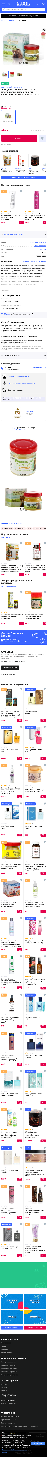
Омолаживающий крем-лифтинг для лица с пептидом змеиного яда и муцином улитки (35, 1212)
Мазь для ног (20, 528)
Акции (3, 1346)
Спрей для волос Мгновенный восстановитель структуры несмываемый (10, 791)
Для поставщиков (8, 1423)
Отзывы (4, 1384)
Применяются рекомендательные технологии (19, 1426)
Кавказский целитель (37, 242)
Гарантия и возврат (12, 355)
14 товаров (29, 411)
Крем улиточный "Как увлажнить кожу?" (8, 904)
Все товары (5, 537)
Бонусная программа (9, 1375)
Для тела (11, 20)
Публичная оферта (8, 1420)
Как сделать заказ (8, 1362)
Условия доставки (12, 1327)
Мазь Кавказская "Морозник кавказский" (12, 616)
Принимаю (37, 1443)
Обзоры (4, 1387)
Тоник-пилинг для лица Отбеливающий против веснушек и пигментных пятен (11, 944)
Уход (3, 20)
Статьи (4, 1391)
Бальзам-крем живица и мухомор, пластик (34, 616)
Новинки (4, 1349)
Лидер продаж (7, 1352)
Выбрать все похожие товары (23, 177)
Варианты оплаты (8, 1365)
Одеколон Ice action (32, 1018)
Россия (43, 249)
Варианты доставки (9, 1368)
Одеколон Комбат (31, 712)
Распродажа (6, 1343)
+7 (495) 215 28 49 (10, 1396)
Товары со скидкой (35, 1327)
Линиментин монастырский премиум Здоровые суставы (34, 789)
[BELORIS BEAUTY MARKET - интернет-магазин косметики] (23, 4)
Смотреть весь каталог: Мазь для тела (23, 16)
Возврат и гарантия (9, 1372)
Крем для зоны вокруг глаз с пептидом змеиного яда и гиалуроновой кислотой (35, 982)
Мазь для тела (23, 20)
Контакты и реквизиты (10, 1416)
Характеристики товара (13, 234)
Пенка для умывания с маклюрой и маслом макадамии (34, 904)
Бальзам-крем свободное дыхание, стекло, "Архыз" (11, 866)
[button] (19, 138)
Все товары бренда (8, 586)
